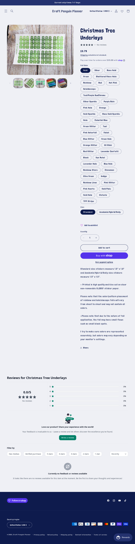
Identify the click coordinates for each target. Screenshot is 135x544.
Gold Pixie (106, 189)
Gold (85, 70)
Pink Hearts (89, 189)
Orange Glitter (90, 145)
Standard (87, 212)
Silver (97, 70)
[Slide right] (71, 83)
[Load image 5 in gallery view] (62, 83)
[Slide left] (10, 83)
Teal (105, 126)
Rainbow (87, 83)
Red (100, 83)
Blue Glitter (88, 139)
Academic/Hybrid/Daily (110, 212)
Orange (102, 108)
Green (86, 76)
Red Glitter (88, 151)
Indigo (104, 176)
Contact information (83, 535)
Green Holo (106, 139)
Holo (85, 120)
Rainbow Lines (90, 182)
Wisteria (103, 195)
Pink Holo (87, 108)
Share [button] (85, 348)
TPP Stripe (88, 201)
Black (85, 157)
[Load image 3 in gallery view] (40, 83)
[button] (6, 11)
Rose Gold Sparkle (111, 114)
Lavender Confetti (110, 151)
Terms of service (100, 535)
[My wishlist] (122, 11)
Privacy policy (39, 535)
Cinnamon (109, 170)
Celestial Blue (101, 120)
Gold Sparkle (89, 114)
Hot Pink (113, 83)
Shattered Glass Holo (106, 76)
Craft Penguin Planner (21, 534)
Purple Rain (109, 101)
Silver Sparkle (90, 101)
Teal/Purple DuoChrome (94, 95)
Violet (106, 132)
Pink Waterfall (90, 132)
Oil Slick (108, 145)
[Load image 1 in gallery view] (18, 83)
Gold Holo (87, 195)
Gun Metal (100, 157)
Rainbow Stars (90, 170)
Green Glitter (89, 126)
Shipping (84, 55)
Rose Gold (111, 70)
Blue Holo (108, 164)
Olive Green (88, 176)
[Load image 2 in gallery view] (29, 83)
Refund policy (52, 535)
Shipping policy (67, 535)
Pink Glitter (109, 182)
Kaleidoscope (89, 89)
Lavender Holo (90, 164)
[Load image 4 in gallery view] (51, 83)
